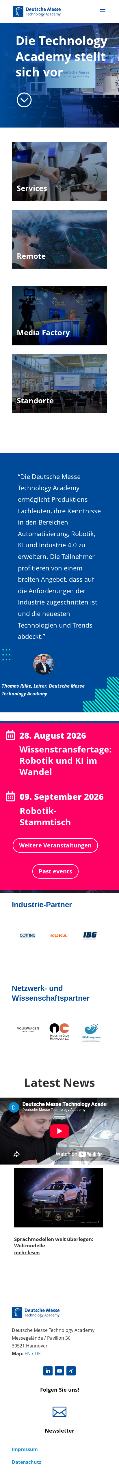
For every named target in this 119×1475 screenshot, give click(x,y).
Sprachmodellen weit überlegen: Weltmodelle (53, 1242)
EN (28, 1353)
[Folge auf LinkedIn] (48, 1370)
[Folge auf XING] (71, 1370)
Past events (55, 871)
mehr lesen (27, 1252)
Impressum (25, 1449)
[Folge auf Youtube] (59, 1370)
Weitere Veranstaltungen (55, 845)
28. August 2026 (52, 735)
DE (38, 1353)
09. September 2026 (62, 796)
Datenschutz (26, 1462)
